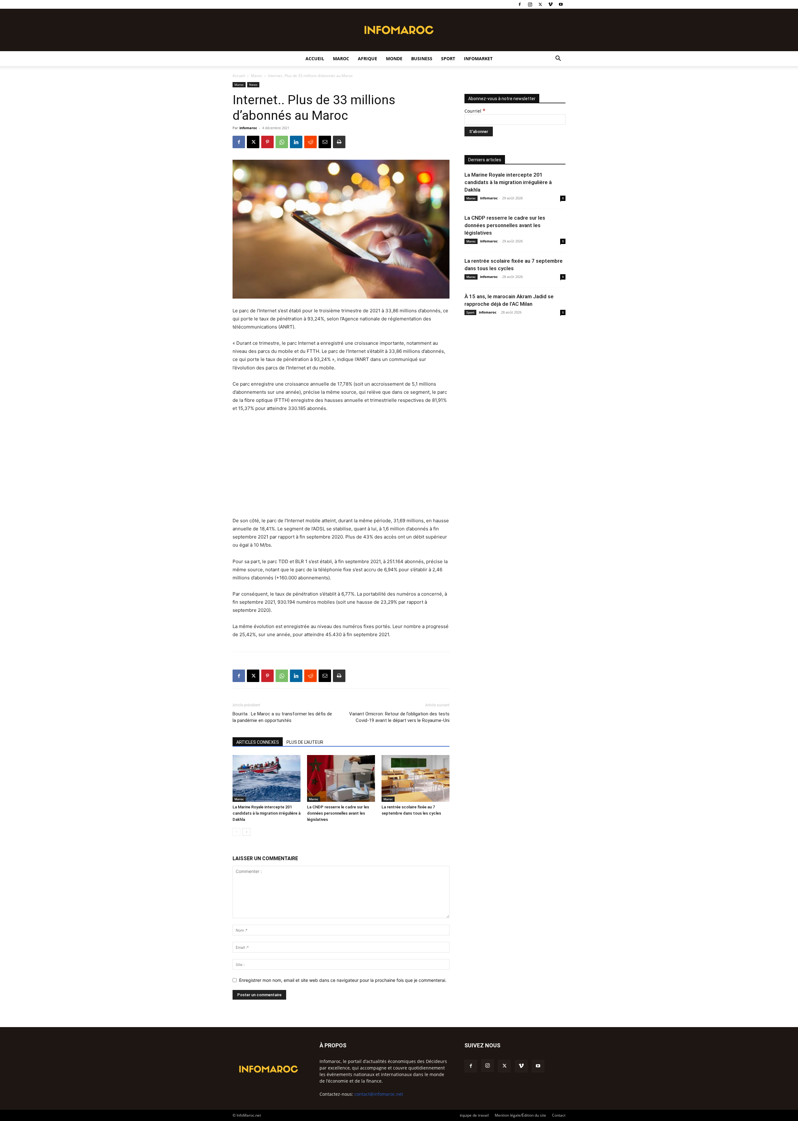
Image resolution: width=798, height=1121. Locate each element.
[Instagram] (530, 4)
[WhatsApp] (282, 142)
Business (421, 58)
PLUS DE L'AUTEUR (304, 742)
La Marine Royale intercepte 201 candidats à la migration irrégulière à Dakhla (266, 813)
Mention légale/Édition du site (520, 1115)
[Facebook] (519, 4)
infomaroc (248, 127)
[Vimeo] (550, 4)
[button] (557, 59)
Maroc (341, 58)
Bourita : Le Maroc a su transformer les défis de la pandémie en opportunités (282, 717)
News (253, 84)
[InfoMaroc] (399, 30)
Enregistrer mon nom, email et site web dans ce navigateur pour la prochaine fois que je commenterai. (342, 980)
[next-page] (246, 832)
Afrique (367, 58)
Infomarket (478, 58)
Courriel (474, 111)
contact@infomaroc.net (378, 1094)
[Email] (325, 142)
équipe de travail (474, 1115)
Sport (448, 58)
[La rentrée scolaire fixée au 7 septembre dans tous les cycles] (415, 778)
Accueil (314, 58)
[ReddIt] (310, 142)
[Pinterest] (267, 142)
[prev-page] (236, 832)
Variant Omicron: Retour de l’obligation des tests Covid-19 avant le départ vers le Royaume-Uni (399, 717)
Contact (558, 1115)
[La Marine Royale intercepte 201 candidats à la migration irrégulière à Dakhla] (266, 778)
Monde (394, 58)
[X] (540, 4)
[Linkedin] (296, 142)
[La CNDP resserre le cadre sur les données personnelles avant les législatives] (341, 778)
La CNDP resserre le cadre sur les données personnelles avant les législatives (338, 813)
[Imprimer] (339, 142)
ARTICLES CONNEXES (257, 742)
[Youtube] (560, 4)
